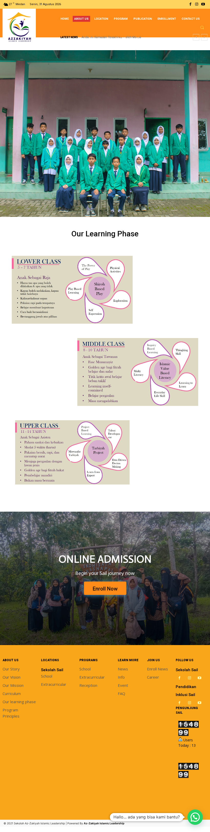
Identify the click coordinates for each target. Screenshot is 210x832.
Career (153, 677)
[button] (202, 27)
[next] (204, 37)
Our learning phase (19, 701)
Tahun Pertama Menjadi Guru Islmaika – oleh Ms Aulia (118, 37)
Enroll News (157, 668)
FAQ (121, 693)
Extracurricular (53, 684)
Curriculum (12, 693)
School (46, 676)
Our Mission (13, 685)
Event (123, 685)
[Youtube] (203, 4)
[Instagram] (197, 4)
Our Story (11, 668)
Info (121, 677)
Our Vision (11, 677)
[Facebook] (190, 4)
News (123, 668)
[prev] (196, 37)
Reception (88, 685)
